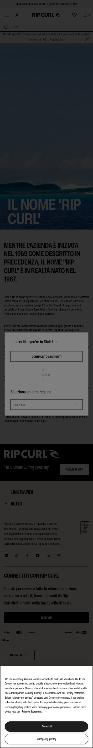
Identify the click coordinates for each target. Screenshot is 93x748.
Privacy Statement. (32, 711)
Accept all (47, 726)
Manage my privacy (46, 738)
